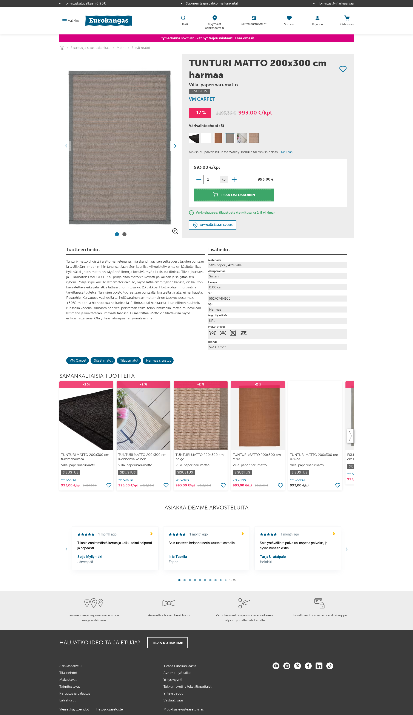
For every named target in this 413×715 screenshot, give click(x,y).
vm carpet (202, 99)
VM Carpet (78, 360)
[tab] (117, 234)
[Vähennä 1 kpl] (198, 179)
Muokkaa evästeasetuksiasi (184, 709)
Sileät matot (141, 48)
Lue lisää (286, 152)
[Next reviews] (346, 549)
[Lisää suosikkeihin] (343, 69)
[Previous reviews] (66, 549)
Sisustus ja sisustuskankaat (91, 48)
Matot (121, 48)
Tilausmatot (129, 360)
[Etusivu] (108, 20)
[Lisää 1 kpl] (234, 179)
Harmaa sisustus (158, 360)
